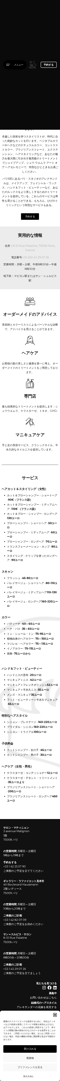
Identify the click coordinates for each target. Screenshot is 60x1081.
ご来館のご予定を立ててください (23, 870)
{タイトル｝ (28, 1076)
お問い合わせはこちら (43, 997)
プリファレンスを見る (30, 1067)
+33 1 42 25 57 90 (14, 866)
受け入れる (30, 1048)
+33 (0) (27, 257)
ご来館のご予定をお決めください (23, 924)
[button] (55, 1015)
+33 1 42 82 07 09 (14, 919)
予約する (49, 64)
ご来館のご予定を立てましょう (22, 973)
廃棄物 (30, 1058)
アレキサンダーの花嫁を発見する (37, 1007)
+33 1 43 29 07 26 (14, 969)
